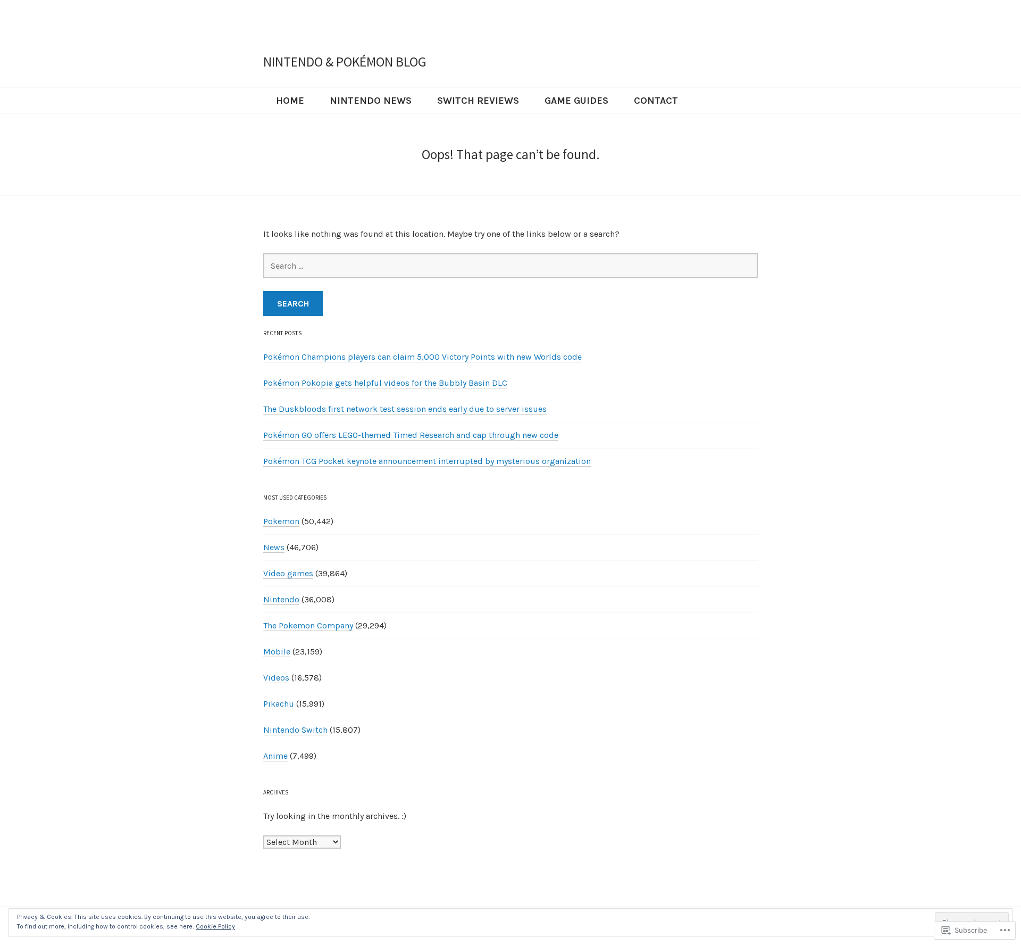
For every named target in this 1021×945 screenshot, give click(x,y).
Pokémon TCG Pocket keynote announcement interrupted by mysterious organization (427, 461)
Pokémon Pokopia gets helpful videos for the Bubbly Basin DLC (385, 383)
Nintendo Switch (295, 730)
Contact (656, 100)
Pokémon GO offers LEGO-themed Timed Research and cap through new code (410, 435)
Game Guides (576, 100)
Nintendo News (371, 100)
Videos (276, 678)
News (273, 547)
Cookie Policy (215, 926)
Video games (288, 573)
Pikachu (278, 704)
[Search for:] (510, 266)
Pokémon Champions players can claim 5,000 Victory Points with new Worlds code (422, 357)
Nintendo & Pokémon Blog (344, 61)
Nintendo (281, 599)
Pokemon (281, 521)
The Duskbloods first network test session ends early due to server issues (405, 409)
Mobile (276, 651)
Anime (275, 756)
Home (290, 100)
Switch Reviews (478, 100)
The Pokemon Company (308, 625)
